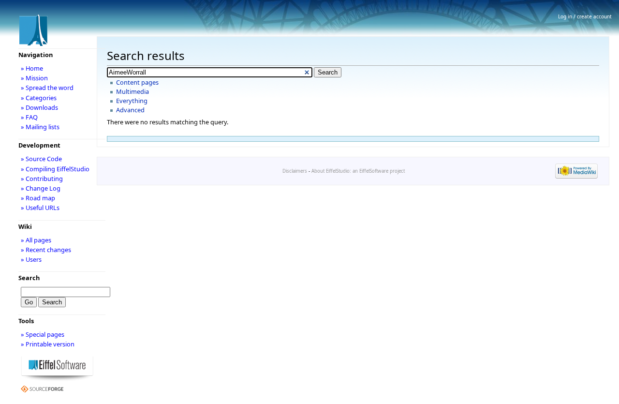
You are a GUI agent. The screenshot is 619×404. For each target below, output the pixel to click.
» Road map (38, 198)
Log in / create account (585, 16)
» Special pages (42, 334)
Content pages (137, 82)
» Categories (39, 97)
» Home (32, 68)
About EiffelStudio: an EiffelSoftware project (358, 171)
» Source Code (41, 158)
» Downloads (39, 107)
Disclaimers (294, 171)
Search (29, 277)
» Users (31, 259)
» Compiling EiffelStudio (55, 169)
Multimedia (132, 91)
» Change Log (40, 188)
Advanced (130, 109)
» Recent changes (46, 249)
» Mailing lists (40, 126)
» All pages (36, 240)
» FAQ (29, 117)
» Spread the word (47, 87)
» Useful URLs (40, 207)
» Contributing (42, 178)
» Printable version (47, 344)
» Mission (34, 78)
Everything (131, 100)
